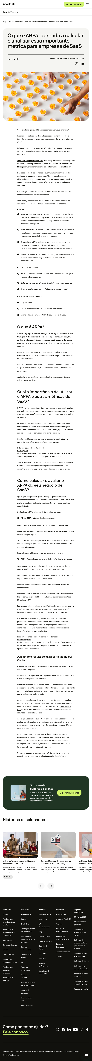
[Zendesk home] (9, 4)
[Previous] (41, 886)
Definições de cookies (53, 1051)
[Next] (50, 886)
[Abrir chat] (86, 1055)
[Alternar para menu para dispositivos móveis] (87, 4)
